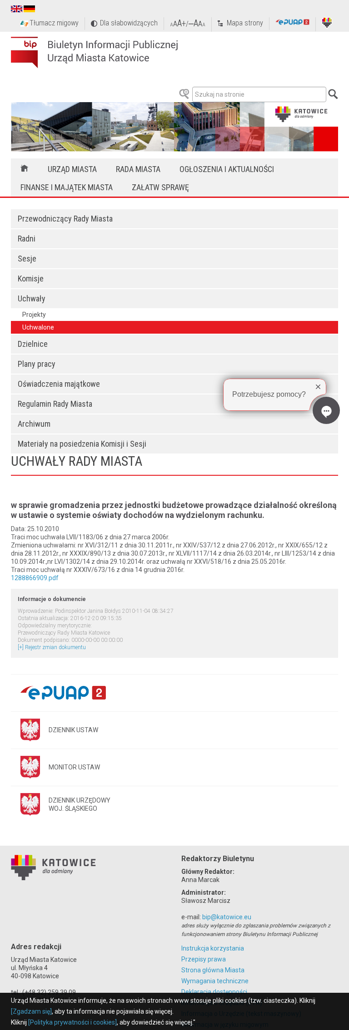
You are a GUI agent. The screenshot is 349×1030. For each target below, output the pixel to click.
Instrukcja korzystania (212, 948)
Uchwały (31, 298)
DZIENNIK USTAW (73, 730)
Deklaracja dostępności (214, 992)
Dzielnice (33, 344)
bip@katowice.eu (226, 917)
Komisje (31, 278)
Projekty (34, 314)
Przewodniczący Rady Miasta (65, 218)
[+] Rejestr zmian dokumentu (52, 647)
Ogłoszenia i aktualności (226, 169)
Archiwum (34, 424)
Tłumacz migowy (54, 23)
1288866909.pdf (35, 578)
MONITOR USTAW (74, 767)
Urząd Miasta (72, 169)
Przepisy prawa (203, 959)
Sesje (27, 258)
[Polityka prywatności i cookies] (72, 1022)
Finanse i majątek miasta (66, 187)
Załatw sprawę (160, 187)
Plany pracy (36, 364)
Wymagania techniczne (215, 981)
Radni (26, 238)
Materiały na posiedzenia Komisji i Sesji (82, 443)
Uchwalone (38, 327)
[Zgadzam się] (31, 1011)
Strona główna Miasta (212, 970)
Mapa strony (245, 23)
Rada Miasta (138, 169)
